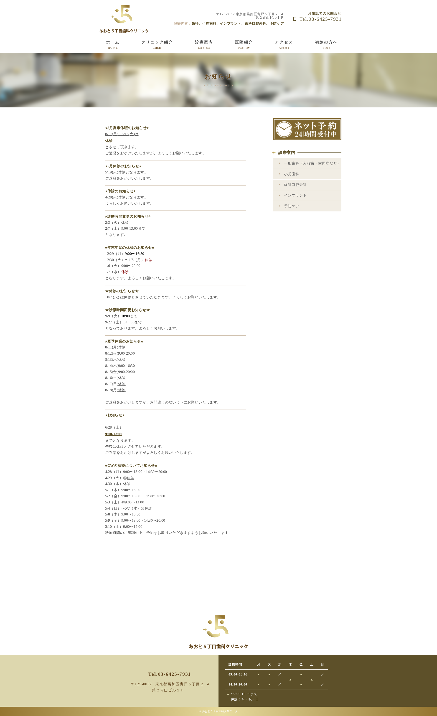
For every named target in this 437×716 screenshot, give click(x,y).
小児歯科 (291, 174)
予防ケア (291, 206)
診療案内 (286, 152)
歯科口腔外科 (295, 185)
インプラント (295, 195)
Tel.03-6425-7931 (321, 19)
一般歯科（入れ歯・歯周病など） (312, 163)
